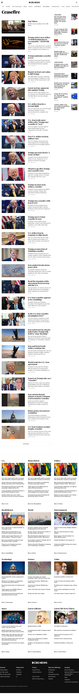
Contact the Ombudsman (71, 682)
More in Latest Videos (60, 651)
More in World (32, 553)
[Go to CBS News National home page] (34, 2)
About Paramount (69, 670)
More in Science (32, 602)
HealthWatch (37, 6)
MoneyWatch (46, 6)
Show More (26, 443)
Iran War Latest (4, 672)
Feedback (67, 679)
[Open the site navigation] (12, 2)
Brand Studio (51, 676)
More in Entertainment (60, 553)
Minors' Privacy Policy (38, 678)
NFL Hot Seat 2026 (5, 674)
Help (66, 677)
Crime (62, 6)
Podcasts (50, 672)
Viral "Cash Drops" (17, 6)
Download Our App (53, 674)
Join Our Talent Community (69, 674)
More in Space (5, 651)
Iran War (8, 6)
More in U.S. (5, 503)
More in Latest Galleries (34, 651)
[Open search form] (76, 2)
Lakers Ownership (5, 676)
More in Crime (58, 602)
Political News (4, 670)
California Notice (36, 672)
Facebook (19, 672)
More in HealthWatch (7, 553)
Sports (68, 6)
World (25, 6)
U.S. (3, 6)
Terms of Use (35, 676)
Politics (30, 6)
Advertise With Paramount (72, 672)
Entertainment (55, 6)
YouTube (18, 670)
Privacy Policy (36, 670)
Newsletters (51, 670)
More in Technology (7, 602)
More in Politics (58, 503)
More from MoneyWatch (34, 503)
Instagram (19, 674)
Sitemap (50, 678)
